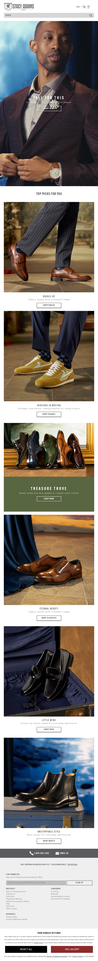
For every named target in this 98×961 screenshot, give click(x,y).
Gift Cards (10, 896)
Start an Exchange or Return (18, 901)
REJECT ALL (26, 949)
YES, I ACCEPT (72, 949)
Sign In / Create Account (16, 891)
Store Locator (11, 909)
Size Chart (10, 906)
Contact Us (10, 894)
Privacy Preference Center (16, 919)
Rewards (54, 894)
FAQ (8, 904)
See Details (72, 865)
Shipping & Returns (14, 899)
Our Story (55, 891)
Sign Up (79, 883)
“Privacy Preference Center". (57, 956)
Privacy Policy (11, 917)
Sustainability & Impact (60, 896)
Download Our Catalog (60, 899)
